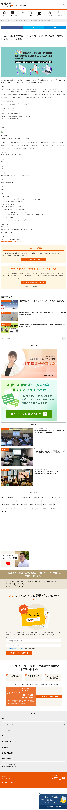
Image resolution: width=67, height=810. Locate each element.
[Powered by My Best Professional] (58, 777)
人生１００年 (16, 504)
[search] (64, 338)
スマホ (20, 501)
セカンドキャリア (29, 501)
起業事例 (45, 508)
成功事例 (5, 508)
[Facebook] (12, 27)
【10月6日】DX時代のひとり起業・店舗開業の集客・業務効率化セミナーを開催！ (32, 20)
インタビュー (22, 16)
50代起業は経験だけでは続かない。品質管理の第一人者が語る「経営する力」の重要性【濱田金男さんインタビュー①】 (49, 451)
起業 (38, 508)
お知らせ (49, 16)
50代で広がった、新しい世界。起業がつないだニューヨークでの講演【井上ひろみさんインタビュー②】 (49, 472)
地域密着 (39, 504)
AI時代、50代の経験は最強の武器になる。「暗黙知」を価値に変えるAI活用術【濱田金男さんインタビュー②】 (49, 431)
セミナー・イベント (40, 16)
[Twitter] (33, 27)
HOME (4, 20)
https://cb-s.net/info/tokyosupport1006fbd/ (12, 241)
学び (45, 504)
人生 (55, 501)
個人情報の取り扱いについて (14, 648)
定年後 (57, 504)
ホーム (4, 16)
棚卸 (12, 508)
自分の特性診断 (58, 16)
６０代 (4, 511)
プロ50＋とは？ (13, 16)
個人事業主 (24, 504)
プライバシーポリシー (7, 778)
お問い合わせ (6, 758)
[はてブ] (55, 27)
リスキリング (47, 501)
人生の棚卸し (6, 504)
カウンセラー (47, 497)
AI (30, 497)
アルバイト (37, 497)
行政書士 (26, 508)
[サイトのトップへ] (7, 8)
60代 (18, 497)
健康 (32, 504)
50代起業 (11, 497)
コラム (30, 16)
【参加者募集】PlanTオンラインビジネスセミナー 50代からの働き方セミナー (42, 302)
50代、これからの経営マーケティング (9, 765)
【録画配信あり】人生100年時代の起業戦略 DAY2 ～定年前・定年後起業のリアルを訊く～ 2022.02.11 (42, 325)
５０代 (59, 508)
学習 (51, 504)
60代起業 (25, 497)
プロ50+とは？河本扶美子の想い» (33, 286)
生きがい (19, 508)
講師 (33, 508)
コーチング (5, 501)
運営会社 (4, 776)
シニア (13, 501)
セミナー (39, 501)
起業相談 (53, 508)
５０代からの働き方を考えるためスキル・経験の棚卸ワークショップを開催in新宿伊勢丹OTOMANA (42, 313)
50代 (4, 497)
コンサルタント (56, 497)
